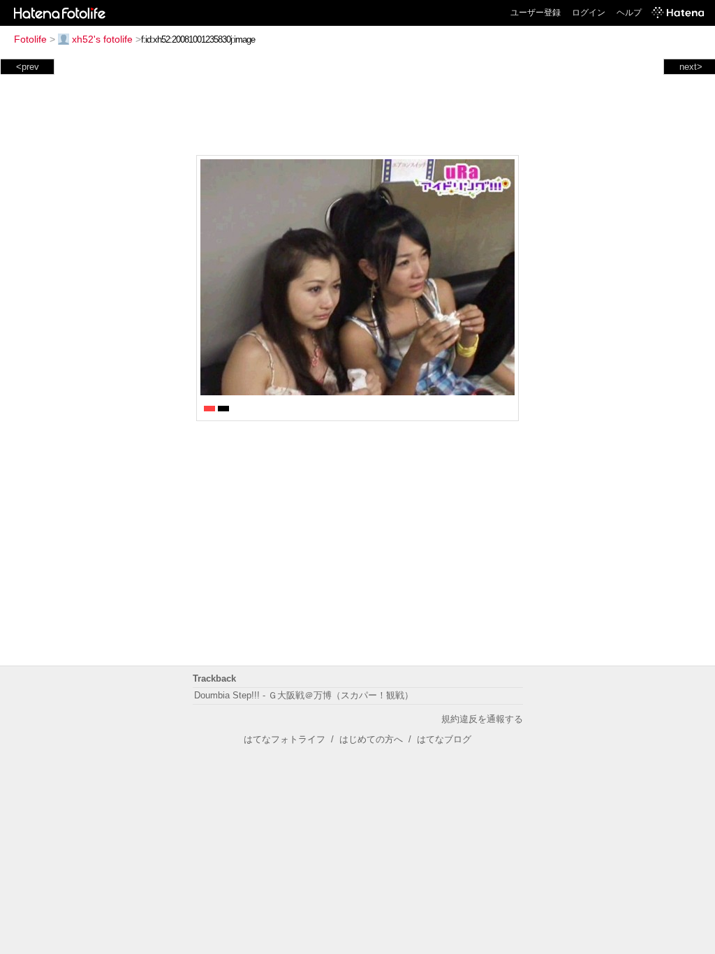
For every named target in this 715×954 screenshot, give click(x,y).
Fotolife (30, 39)
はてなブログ (444, 739)
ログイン (588, 12)
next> (690, 66)
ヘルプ (629, 12)
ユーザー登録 (535, 12)
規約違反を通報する (482, 719)
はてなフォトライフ (284, 739)
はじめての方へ (371, 739)
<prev (27, 66)
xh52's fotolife (102, 39)
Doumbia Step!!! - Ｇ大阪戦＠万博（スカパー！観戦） (303, 695)
